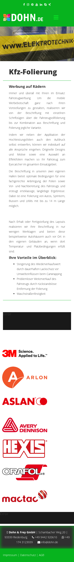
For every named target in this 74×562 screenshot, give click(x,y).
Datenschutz (28, 555)
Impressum (10, 555)
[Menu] (56, 18)
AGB (41, 555)
